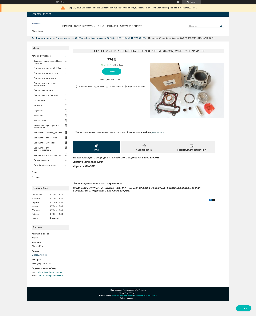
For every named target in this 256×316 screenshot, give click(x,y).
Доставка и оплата (131, 26)
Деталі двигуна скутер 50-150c (100, 38)
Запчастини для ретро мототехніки (45, 84)
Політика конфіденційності (145, 295)
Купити (111, 71)
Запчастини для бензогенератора (42, 149)
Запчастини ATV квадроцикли (48, 132)
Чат (246, 308)
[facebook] (210, 200)
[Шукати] (221, 26)
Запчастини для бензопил (46, 95)
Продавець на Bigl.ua (128, 293)
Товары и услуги (83, 26)
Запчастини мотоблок (44, 143)
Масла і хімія (40, 120)
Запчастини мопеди (43, 90)
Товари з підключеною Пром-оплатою (48, 62)
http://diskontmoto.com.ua (50, 272)
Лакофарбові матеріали (45, 165)
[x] (213, 200)
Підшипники (39, 100)
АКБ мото (38, 105)
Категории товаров (41, 56)
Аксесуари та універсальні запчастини (46, 126)
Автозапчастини (41, 160)
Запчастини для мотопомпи (47, 155)
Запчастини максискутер (46, 73)
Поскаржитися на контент (122, 295)
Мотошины (39, 115)
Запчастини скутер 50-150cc (69, 38)
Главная (67, 26)
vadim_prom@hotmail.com (50, 275)
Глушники (38, 110)
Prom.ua (142, 290)
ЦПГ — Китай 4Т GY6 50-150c (131, 38)
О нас (101, 26)
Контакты (112, 26)
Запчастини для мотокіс (45, 138)
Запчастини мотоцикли (45, 78)
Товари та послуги (45, 38)
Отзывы (36, 177)
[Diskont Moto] (36, 24)
